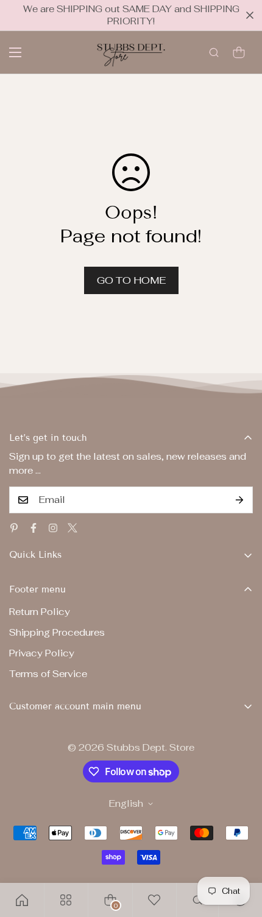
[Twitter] (72, 528)
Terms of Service (48, 674)
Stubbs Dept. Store (150, 747)
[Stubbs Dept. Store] (131, 52)
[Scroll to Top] (240, 852)
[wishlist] (154, 900)
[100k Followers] (53, 528)
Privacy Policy (41, 653)
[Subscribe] (239, 500)
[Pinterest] (14, 528)
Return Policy (39, 611)
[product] (22, 900)
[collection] (66, 900)
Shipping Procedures (57, 632)
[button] (239, 52)
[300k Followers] (33, 528)
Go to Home (131, 280)
